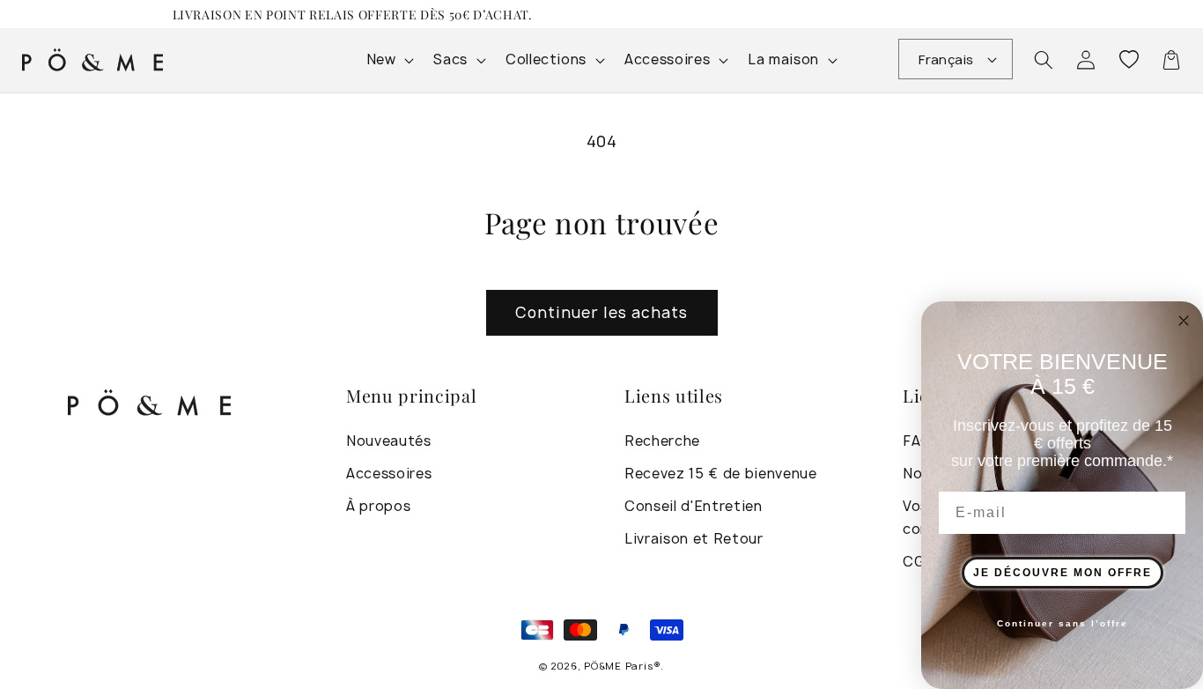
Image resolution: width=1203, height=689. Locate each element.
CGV (918, 561)
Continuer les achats (602, 312)
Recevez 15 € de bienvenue (720, 473)
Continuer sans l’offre (1062, 623)
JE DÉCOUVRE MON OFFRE (1062, 573)
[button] (1043, 60)
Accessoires (389, 473)
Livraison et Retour (694, 539)
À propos (378, 506)
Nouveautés (389, 441)
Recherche (662, 441)
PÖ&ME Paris (618, 665)
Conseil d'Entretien (693, 506)
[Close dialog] (1183, 320)
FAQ (917, 441)
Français (946, 59)
